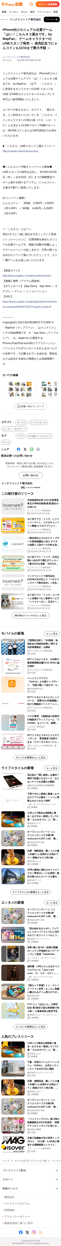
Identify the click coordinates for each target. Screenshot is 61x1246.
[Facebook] (18, 449)
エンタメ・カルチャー (14, 428)
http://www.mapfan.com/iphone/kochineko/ (27, 275)
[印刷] (38, 449)
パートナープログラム (16, 1203)
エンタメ (13, 12)
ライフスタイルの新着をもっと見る (30, 892)
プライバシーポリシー (16, 1216)
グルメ (24, 12)
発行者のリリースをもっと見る (31, 615)
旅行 (32, 12)
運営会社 (9, 1197)
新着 (4, 12)
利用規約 (9, 1210)
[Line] (31, 449)
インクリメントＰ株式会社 (16, 57)
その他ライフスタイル (39, 436)
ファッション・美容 (47, 12)
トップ (6, 1160)
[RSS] (40, 1232)
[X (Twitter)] (25, 449)
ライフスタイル (38, 422)
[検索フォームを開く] (31, 4)
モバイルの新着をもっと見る (30, 757)
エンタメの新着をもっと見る (30, 1026)
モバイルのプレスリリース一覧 (31, 1160)
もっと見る (52, 633)
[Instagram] (34, 1232)
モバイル (21, 422)
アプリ (20, 436)
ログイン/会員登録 (47, 4)
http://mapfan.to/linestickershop (20, 151)
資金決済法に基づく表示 (18, 1223)
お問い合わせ (30, 475)
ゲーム (6, 442)
